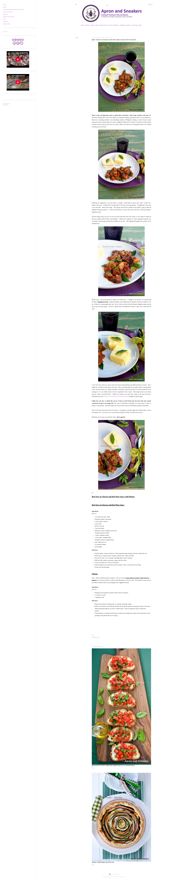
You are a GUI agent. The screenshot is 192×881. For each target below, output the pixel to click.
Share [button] (76, 37)
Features (5, 21)
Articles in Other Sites (8, 16)
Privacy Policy (6, 24)
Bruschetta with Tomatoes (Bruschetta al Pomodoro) (113, 765)
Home (4, 4)
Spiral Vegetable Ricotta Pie (103, 862)
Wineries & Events (125, 25)
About (82, 25)
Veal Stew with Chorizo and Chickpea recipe (115, 396)
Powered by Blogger (115, 874)
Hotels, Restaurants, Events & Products (107, 25)
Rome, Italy (97, 637)
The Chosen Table (136, 25)
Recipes (87, 25)
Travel (92, 25)
